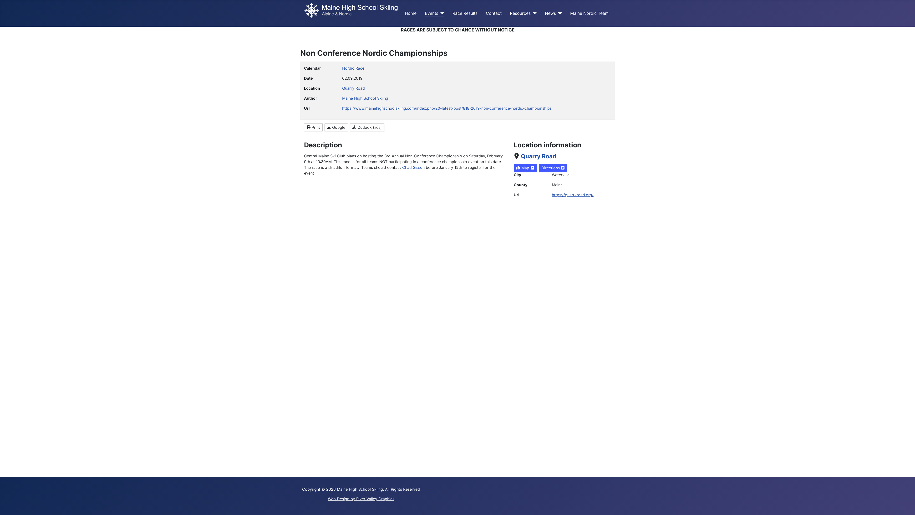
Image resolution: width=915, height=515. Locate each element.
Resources (520, 13)
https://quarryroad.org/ (573, 194)
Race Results (465, 13)
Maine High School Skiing (365, 98)
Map (525, 167)
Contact (494, 13)
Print (315, 127)
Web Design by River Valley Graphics (361, 498)
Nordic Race (353, 68)
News (550, 13)
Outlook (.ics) (369, 127)
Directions (551, 167)
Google (338, 127)
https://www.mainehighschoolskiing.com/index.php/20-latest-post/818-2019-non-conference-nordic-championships (447, 108)
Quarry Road (538, 156)
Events (431, 13)
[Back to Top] (906, 506)
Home (411, 13)
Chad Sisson (413, 167)
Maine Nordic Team (589, 13)
